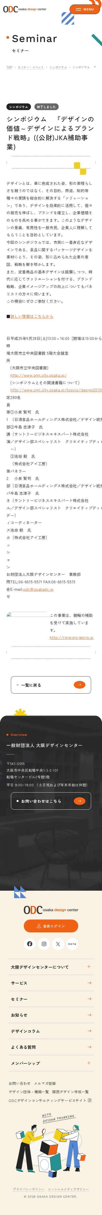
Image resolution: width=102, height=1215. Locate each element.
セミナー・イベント (31, 67)
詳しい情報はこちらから (31, 316)
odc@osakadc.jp (38, 589)
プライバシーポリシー (29, 1189)
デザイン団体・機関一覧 (29, 1091)
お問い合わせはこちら (41, 801)
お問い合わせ (20, 1083)
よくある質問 (23, 1047)
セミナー (19, 999)
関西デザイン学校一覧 (70, 1091)
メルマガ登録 (45, 1083)
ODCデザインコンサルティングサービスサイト (48, 1100)
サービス (19, 983)
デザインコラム (25, 1031)
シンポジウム (58, 67)
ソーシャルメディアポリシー (68, 1189)
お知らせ (19, 1015)
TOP (9, 67)
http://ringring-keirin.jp (71, 637)
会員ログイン (54, 925)
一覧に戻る (31, 685)
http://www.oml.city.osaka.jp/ (38, 375)
